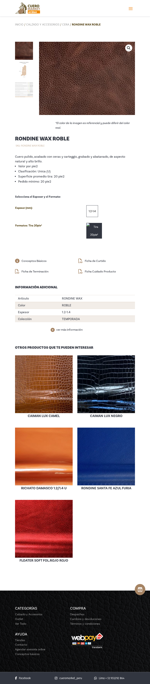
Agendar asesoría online (30, 649)
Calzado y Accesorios (42, 24)
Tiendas (20, 640)
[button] (128, 48)
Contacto (21, 644)
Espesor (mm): (24, 208)
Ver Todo (20, 623)
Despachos (77, 614)
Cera (65, 24)
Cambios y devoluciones (85, 619)
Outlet (19, 619)
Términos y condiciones (85, 623)
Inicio (19, 24)
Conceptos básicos (27, 654)
